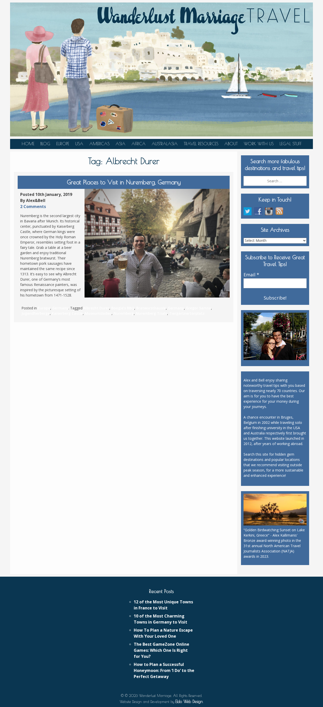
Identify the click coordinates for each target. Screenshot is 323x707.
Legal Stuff (291, 143)
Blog (45, 143)
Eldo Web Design (189, 701)
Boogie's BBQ (122, 308)
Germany (60, 308)
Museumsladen (98, 313)
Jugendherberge (35, 313)
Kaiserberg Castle (67, 313)
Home (28, 143)
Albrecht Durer (96, 308)
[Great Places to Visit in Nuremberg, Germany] (157, 243)
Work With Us (259, 143)
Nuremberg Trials (151, 313)
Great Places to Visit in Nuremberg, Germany (124, 182)
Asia (120, 143)
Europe (62, 143)
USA (79, 143)
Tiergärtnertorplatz (187, 313)
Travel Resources (201, 143)
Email (251, 275)
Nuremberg (124, 313)
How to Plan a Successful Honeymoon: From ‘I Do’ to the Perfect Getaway (164, 670)
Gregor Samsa (198, 308)
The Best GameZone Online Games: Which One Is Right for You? (161, 650)
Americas (99, 143)
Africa (138, 143)
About (231, 143)
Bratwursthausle (151, 308)
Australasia (165, 143)
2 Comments (33, 206)
